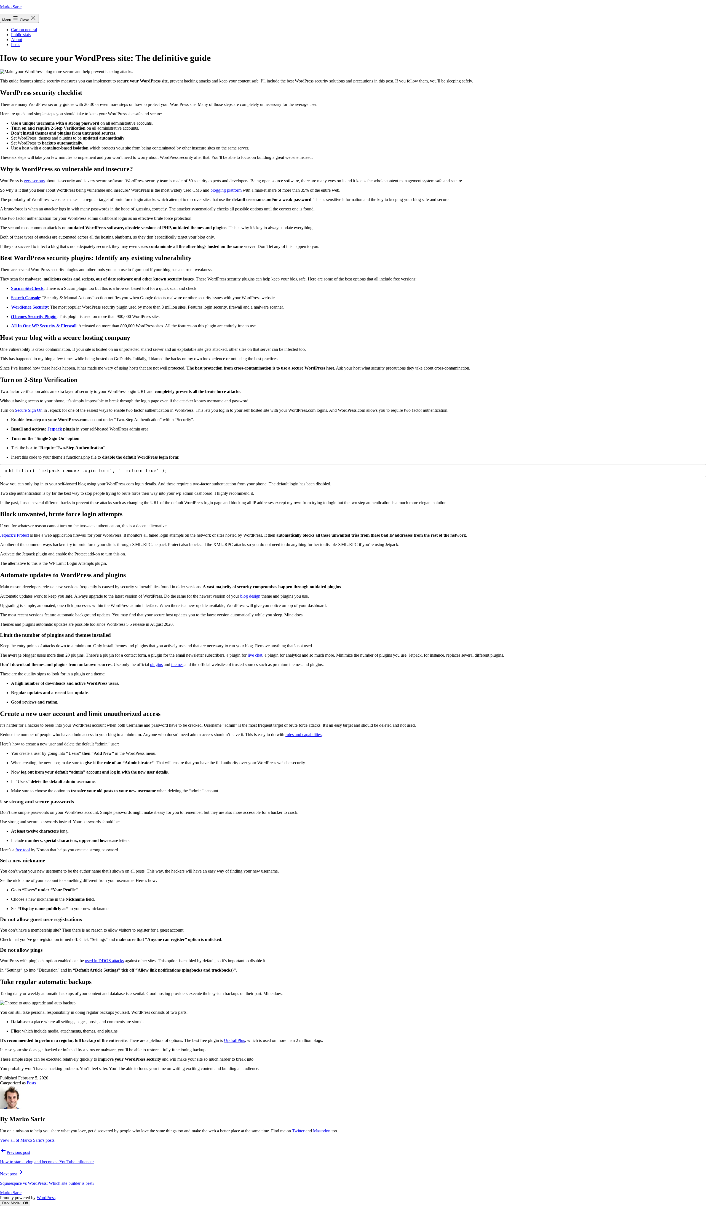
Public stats (21, 34)
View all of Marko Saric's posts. (27, 1140)
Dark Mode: (12, 1203)
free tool (22, 849)
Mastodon (321, 1131)
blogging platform (226, 190)
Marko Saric (11, 6)
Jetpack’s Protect (14, 535)
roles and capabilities (303, 734)
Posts (15, 44)
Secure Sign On (28, 410)
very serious (34, 180)
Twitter (298, 1131)
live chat (255, 655)
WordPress (46, 1197)
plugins (156, 664)
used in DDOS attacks (104, 960)
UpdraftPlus (234, 1040)
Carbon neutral (24, 29)
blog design (250, 596)
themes (177, 664)
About (16, 39)
